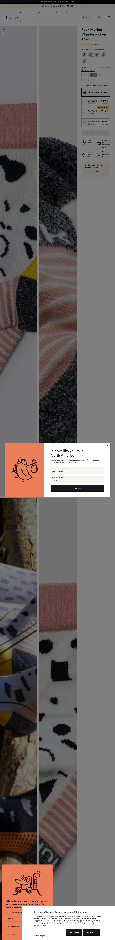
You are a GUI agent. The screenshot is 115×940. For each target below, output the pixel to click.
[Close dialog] (50, 867)
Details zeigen (39, 936)
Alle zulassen (74, 932)
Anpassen (90, 932)
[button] (77, 470)
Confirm (77, 488)
